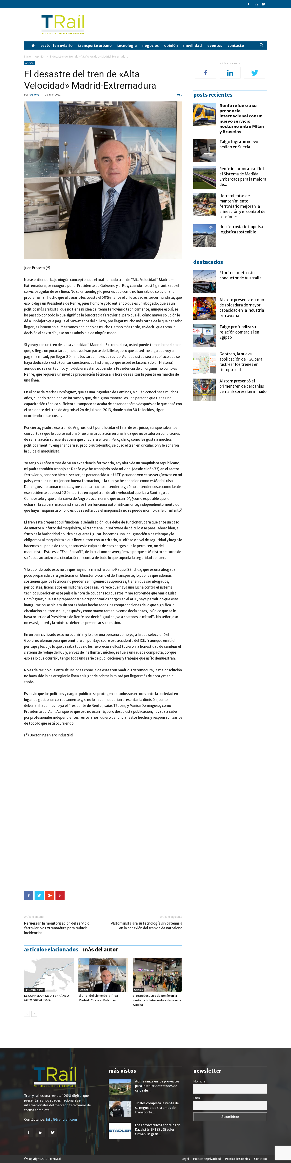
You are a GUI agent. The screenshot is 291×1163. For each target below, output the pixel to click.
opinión (171, 45)
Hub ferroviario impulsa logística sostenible (241, 229)
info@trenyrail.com (61, 1119)
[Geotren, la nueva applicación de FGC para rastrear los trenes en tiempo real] (204, 362)
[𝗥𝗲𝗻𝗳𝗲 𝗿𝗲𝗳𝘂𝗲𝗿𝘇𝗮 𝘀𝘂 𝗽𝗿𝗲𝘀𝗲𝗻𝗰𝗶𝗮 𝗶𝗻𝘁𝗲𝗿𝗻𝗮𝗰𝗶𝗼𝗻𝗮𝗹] (204, 114)
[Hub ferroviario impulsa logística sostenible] (204, 235)
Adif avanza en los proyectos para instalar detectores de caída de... (157, 1085)
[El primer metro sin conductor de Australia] (204, 281)
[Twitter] (263, 4)
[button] (261, 46)
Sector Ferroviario (56, 45)
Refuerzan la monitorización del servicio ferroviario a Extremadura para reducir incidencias (56, 928)
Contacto (236, 45)
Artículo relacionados (51, 949)
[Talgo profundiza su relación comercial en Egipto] (204, 335)
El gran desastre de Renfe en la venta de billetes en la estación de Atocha (157, 1000)
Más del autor (100, 949)
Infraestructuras (34, 990)
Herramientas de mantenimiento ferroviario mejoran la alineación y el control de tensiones (242, 206)
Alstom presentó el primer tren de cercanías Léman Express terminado (243, 386)
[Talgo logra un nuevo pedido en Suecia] (204, 150)
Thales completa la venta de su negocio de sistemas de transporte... (157, 1107)
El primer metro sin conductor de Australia (240, 275)
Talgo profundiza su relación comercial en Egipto (239, 332)
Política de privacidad (207, 1158)
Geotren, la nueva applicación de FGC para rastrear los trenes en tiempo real (240, 361)
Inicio (27, 56)
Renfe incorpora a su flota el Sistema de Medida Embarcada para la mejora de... (242, 176)
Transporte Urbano (95, 45)
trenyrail (35, 94)
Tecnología (127, 45)
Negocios (150, 45)
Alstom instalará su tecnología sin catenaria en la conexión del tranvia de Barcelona (146, 925)
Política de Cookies (237, 1158)
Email (197, 1098)
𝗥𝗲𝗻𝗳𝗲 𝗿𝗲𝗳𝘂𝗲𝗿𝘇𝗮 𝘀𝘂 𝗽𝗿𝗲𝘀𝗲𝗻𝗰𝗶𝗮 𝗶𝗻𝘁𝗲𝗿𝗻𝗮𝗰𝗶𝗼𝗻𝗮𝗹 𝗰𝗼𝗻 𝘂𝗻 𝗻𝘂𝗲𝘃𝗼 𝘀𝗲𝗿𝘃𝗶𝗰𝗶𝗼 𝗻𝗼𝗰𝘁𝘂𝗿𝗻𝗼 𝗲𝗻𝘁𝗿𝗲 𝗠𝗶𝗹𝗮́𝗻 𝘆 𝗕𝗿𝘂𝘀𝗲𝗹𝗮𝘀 (241, 118)
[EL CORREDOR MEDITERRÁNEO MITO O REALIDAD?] (49, 975)
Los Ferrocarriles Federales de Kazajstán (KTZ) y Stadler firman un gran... (158, 1129)
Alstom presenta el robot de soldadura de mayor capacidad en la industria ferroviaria (242, 307)
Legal (185, 1158)
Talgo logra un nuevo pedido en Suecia (238, 144)
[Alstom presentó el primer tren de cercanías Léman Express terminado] (204, 390)
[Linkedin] (256, 4)
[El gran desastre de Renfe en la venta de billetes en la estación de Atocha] (157, 975)
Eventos (214, 45)
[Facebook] (248, 4)
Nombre (199, 1081)
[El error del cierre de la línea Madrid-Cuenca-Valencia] (103, 975)
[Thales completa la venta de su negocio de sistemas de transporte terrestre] (120, 1109)
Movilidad (192, 45)
